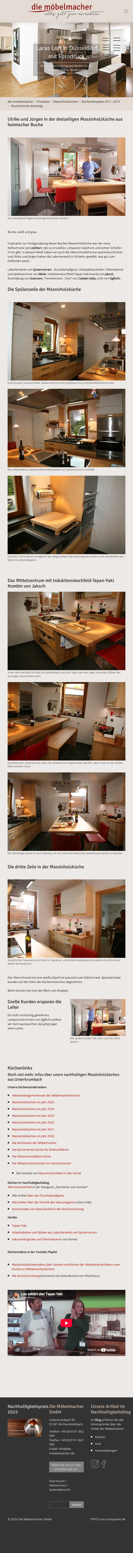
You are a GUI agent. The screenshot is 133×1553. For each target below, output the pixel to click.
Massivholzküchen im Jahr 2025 (33, 1102)
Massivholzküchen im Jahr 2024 (33, 1109)
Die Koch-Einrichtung (26, 1276)
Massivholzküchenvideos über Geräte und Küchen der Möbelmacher (58, 1264)
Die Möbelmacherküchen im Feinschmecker (41, 1163)
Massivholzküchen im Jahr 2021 (33, 1129)
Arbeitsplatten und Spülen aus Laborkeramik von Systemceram (54, 1232)
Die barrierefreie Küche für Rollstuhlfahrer (40, 1150)
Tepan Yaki (19, 1226)
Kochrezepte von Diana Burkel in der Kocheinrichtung (48, 1209)
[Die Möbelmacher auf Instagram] (95, 1464)
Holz (98, 1444)
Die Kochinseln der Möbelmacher (34, 1143)
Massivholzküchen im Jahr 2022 (33, 1122)
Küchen (100, 1437)
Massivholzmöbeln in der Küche (59, 1173)
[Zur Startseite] (66, 11)
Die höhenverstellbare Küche (31, 1156)
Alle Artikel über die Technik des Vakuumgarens (44, 1202)
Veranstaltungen (106, 1450)
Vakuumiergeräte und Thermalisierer (37, 1239)
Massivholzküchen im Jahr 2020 (33, 1136)
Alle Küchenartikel (20, 1187)
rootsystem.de (115, 1519)
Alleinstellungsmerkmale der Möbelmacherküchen (46, 1095)
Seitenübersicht (59, 1490)
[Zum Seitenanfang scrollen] (125, 1545)
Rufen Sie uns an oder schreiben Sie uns (66, 1467)
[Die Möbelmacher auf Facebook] (103, 1464)
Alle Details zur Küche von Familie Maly (66, 72)
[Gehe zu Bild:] (32, 93)
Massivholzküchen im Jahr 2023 (33, 1116)
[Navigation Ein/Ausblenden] (126, 11)
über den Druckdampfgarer (45, 1195)
